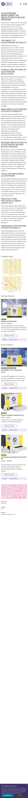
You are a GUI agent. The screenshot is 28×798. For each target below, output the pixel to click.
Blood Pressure (10, 514)
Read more (19, 793)
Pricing (4, 339)
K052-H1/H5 (23, 179)
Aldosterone (3, 514)
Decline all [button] (20, 795)
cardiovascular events (9, 58)
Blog (2, 508)
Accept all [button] (7, 795)
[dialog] (14, 791)
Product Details (9, 335)
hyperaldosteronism (6, 47)
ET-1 (15, 514)
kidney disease (22, 60)
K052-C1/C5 (23, 181)
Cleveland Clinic (5, 127)
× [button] (26, 785)
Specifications (13, 339)
